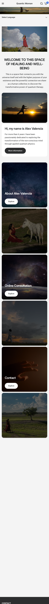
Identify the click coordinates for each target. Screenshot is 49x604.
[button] (15, 151)
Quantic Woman (24, 3)
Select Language (8, 17)
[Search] (41, 3)
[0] (45, 3)
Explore (11, 201)
